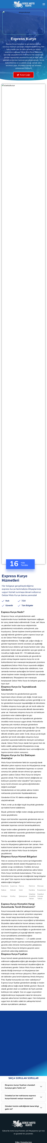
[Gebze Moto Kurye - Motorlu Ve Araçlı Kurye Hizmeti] (23, 4)
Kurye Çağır (24, 75)
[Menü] (43, 4)
